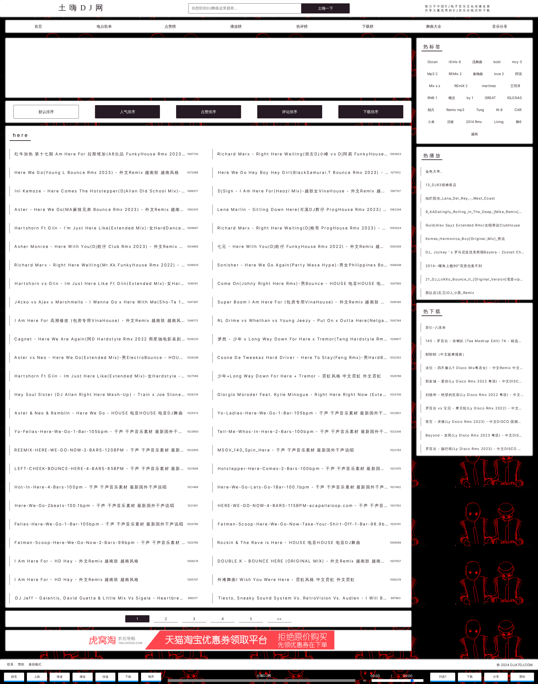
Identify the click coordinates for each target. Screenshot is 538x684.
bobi (497, 62)
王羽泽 (515, 85)
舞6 (518, 122)
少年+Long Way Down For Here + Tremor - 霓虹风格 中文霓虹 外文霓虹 (300, 376)
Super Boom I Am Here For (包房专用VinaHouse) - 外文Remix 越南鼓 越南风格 (304, 302)
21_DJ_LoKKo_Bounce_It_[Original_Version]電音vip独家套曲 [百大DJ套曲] (476, 279)
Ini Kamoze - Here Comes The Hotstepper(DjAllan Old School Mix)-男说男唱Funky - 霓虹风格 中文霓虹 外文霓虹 (101, 191)
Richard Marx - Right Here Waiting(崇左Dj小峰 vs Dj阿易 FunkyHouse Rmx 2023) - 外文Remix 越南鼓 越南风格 (303, 154)
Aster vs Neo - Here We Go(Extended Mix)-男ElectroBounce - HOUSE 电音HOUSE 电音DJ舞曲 (100, 357)
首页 (38, 26)
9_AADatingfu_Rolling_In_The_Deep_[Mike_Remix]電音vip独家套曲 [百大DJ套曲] (476, 211)
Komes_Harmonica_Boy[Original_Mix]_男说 (465, 238)
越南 (474, 134)
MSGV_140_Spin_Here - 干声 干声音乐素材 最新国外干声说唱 (286, 450)
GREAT (490, 97)
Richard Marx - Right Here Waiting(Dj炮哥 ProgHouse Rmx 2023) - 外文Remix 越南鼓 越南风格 (303, 228)
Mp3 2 (432, 73)
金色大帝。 (435, 171)
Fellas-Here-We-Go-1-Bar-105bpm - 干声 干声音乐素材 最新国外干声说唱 (99, 524)
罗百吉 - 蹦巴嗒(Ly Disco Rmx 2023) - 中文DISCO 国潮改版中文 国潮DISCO (476, 448)
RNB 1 (432, 97)
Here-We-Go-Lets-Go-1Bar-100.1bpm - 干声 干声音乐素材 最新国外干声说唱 (304, 487)
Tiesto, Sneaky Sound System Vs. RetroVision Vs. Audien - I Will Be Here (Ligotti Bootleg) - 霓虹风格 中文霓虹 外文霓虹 (304, 598)
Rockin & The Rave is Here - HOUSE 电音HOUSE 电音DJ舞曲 (289, 542)
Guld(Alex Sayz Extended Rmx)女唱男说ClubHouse (473, 225)
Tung (480, 110)
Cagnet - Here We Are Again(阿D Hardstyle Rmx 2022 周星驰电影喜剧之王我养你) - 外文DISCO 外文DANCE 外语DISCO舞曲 (100, 339)
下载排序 (370, 112)
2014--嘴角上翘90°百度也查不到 (454, 265)
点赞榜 (170, 26)
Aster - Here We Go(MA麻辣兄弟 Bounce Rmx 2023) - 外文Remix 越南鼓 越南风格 (101, 209)
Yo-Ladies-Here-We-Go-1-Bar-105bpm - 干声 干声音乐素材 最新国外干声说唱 (304, 413)
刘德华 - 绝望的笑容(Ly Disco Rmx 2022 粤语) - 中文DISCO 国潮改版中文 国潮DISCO (476, 394)
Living (499, 122)
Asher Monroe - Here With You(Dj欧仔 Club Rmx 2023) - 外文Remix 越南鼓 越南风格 (100, 246)
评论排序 (289, 112)
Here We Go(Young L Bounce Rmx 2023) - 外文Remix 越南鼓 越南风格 (97, 172)
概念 (451, 97)
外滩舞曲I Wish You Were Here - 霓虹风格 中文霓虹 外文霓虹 (286, 579)
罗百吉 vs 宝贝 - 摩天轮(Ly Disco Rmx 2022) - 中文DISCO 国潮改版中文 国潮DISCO (476, 408)
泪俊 (450, 122)
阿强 (518, 73)
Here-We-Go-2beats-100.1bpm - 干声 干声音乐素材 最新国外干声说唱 (94, 505)
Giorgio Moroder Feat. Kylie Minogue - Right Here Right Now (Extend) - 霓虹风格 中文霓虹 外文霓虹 (304, 394)
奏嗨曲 (478, 73)
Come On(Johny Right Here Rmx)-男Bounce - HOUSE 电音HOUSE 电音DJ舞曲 (304, 283)
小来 (431, 122)
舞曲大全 (433, 26)
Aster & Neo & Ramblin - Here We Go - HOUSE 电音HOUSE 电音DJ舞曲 (99, 413)
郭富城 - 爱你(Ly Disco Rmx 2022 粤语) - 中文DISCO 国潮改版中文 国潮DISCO (476, 381)
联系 (10, 664)
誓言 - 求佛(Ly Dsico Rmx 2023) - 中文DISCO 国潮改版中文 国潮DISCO (476, 421)
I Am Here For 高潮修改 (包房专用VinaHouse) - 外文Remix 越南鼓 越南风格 (100, 320)
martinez (489, 85)
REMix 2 (455, 73)
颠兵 (431, 110)
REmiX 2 (461, 85)
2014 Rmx (474, 122)
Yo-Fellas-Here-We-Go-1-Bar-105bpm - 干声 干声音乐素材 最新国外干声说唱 (100, 431)
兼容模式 (35, 664)
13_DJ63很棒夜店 (441, 185)
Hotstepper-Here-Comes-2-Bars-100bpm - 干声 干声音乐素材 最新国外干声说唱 (304, 468)
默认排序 (46, 112)
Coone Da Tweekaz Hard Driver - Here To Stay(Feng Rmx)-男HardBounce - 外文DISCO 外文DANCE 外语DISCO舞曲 (303, 357)
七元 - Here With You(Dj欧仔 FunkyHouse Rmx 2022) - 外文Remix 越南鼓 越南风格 (303, 246)
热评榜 (302, 26)
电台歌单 (104, 26)
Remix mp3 (455, 110)
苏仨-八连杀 (436, 327)
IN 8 (499, 110)
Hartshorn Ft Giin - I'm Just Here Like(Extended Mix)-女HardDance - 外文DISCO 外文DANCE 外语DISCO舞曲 (101, 228)
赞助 (21, 664)
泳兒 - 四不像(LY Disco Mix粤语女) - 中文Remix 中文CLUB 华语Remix (476, 367)
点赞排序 (208, 112)
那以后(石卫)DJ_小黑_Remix (450, 292)
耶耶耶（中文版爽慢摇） (446, 354)
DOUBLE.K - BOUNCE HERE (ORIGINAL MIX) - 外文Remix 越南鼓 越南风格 (304, 561)
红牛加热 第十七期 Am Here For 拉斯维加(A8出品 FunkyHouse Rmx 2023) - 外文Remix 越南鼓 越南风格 (101, 154)
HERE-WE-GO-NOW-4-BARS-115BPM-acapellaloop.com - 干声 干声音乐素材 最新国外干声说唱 (304, 505)
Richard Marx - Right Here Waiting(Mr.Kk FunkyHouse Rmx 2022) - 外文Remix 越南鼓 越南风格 (100, 265)
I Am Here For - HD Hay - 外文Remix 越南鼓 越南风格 (77, 561)
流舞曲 (477, 62)
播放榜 (236, 26)
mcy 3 (517, 62)
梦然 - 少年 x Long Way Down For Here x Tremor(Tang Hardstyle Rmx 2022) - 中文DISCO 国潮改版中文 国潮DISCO (304, 339)
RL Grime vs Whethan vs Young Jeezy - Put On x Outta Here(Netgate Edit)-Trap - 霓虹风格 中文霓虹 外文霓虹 (304, 320)
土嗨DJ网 (82, 8)
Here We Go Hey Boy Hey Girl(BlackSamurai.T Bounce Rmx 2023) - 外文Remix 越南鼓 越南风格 (304, 172)
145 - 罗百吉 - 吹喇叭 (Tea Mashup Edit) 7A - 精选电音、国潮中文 (476, 341)
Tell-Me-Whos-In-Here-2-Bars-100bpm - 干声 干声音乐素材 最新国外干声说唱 (303, 431)
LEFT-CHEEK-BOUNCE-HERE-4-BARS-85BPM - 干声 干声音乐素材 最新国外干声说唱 (101, 468)
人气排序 (127, 112)
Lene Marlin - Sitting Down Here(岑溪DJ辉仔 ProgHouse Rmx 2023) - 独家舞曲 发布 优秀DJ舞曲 (303, 209)
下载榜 (367, 26)
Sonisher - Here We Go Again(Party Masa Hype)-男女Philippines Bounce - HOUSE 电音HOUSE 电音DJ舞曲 (303, 265)
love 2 (499, 73)
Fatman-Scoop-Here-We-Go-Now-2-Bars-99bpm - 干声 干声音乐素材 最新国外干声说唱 (101, 542)
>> (279, 619)
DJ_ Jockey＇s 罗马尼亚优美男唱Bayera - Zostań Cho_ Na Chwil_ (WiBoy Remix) (476, 252)
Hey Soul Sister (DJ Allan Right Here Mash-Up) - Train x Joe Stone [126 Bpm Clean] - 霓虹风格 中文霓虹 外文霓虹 (101, 394)
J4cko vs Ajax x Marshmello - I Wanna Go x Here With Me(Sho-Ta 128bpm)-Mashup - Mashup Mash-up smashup (101, 302)
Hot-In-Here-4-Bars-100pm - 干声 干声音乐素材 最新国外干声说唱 (91, 487)
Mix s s (434, 85)
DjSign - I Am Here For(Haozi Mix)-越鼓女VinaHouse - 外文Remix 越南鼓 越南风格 (304, 191)
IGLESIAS (514, 97)
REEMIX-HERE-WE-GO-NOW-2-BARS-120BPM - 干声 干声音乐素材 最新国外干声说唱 (100, 450)
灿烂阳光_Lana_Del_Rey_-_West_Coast (460, 198)
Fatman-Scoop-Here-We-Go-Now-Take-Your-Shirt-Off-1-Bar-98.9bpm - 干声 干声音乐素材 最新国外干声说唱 (304, 524)
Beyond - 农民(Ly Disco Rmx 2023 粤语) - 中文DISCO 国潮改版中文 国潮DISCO (476, 435)
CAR (517, 110)
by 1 (470, 97)
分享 (496, 676)
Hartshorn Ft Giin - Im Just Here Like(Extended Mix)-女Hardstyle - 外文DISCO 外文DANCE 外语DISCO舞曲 (101, 376)
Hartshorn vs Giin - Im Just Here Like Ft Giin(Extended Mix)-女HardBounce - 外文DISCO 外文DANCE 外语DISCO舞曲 (101, 283)
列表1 (442, 676)
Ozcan (432, 62)
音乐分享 (499, 26)
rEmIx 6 (455, 62)
